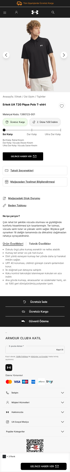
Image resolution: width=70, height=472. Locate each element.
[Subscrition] (8, 367)
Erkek (18, 96)
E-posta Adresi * (16, 346)
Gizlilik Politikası (22, 356)
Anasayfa (8, 96)
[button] (4, 456)
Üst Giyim (29, 96)
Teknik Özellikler (40, 243)
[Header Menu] (5, 12)
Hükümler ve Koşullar (39, 356)
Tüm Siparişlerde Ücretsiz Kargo (38, 3)
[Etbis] (35, 449)
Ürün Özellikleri (13, 243)
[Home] (35, 12)
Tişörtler (41, 96)
